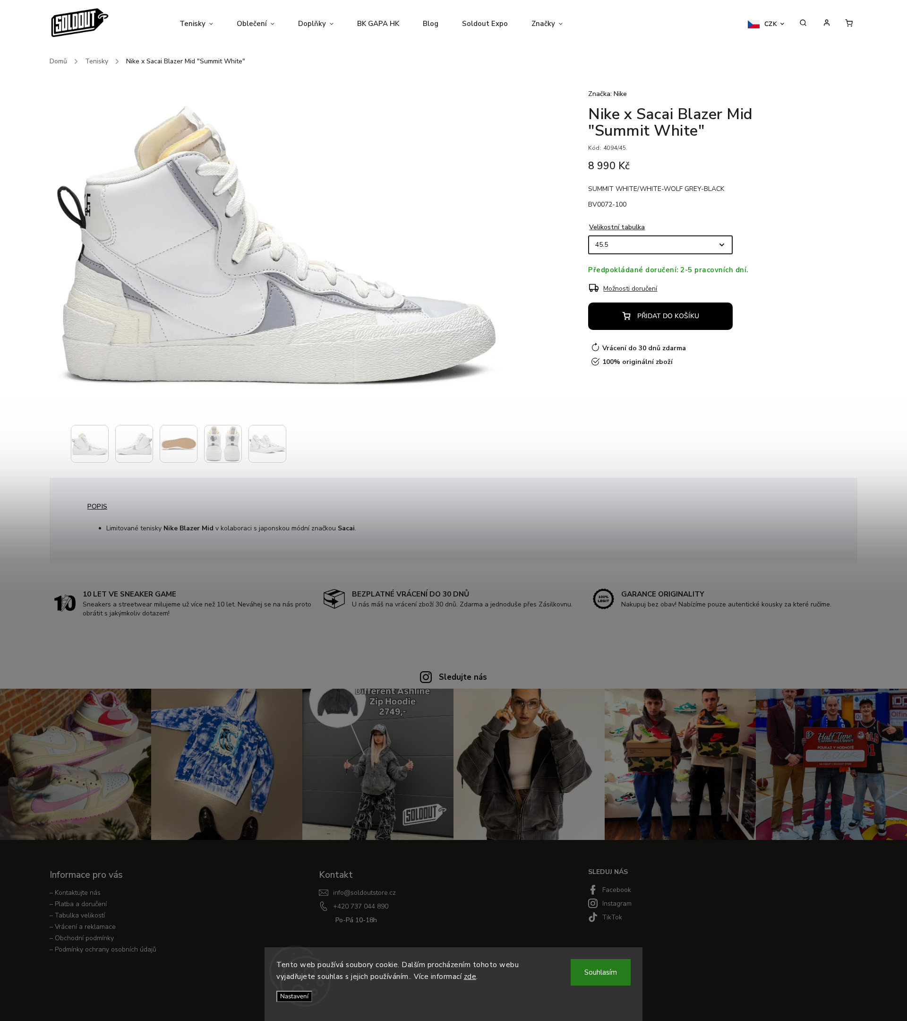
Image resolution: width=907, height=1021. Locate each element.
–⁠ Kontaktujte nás (75, 892)
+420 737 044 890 (360, 906)
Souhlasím (600, 972)
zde (470, 976)
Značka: (607, 93)
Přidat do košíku (668, 315)
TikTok (612, 917)
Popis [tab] (97, 506)
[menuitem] (202, 23)
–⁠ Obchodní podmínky (82, 938)
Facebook (616, 889)
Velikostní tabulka (617, 227)
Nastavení (294, 996)
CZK (771, 24)
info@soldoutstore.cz (364, 892)
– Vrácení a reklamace (83, 926)
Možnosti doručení (630, 288)
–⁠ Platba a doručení (78, 904)
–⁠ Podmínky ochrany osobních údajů (103, 949)
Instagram (617, 903)
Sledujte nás (463, 677)
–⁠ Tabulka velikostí (77, 915)
